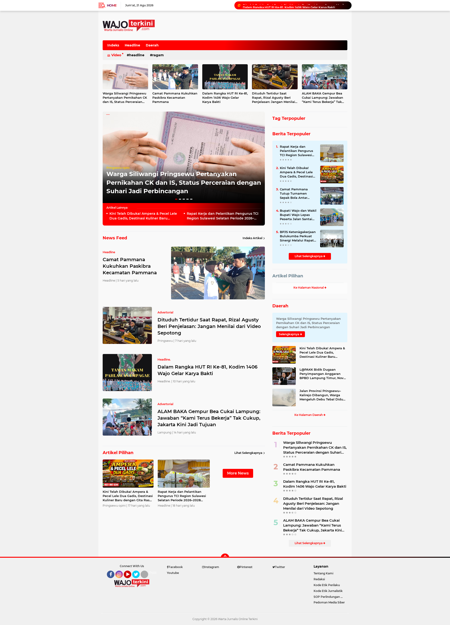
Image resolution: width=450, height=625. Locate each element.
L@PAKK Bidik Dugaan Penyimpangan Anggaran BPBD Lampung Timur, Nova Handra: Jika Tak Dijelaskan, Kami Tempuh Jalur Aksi (322, 374)
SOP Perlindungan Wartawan (330, 597)
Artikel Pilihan (287, 276)
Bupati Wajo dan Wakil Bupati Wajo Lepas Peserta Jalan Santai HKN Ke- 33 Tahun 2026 (298, 215)
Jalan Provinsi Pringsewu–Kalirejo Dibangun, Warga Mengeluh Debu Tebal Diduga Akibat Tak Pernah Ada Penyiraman (323, 395)
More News (238, 473)
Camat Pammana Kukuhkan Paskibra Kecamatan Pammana (174, 97)
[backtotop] (225, 557)
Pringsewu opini (117, 167)
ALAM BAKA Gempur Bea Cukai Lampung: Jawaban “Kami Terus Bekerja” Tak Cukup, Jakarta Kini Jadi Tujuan (322, 97)
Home (111, 5)
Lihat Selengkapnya (248, 453)
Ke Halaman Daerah (308, 415)
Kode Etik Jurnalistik (328, 591)
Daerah (152, 45)
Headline (132, 45)
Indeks (113, 45)
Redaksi (319, 579)
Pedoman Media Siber (329, 602)
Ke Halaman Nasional (308, 287)
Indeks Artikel (252, 238)
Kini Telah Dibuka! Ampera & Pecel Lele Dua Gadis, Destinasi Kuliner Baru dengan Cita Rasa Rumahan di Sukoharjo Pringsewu (145, 216)
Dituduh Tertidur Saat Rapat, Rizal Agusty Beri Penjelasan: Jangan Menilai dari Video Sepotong (273, 97)
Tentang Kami (323, 573)
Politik (154, 573)
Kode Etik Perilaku (327, 585)
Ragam (158, 55)
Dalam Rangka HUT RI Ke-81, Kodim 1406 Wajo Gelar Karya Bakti (289, 5)
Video (116, 55)
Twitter (138, 580)
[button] (176, 199)
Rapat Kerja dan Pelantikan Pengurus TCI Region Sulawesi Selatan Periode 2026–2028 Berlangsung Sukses (222, 216)
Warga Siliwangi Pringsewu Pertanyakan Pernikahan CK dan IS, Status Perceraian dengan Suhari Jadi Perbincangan (125, 97)
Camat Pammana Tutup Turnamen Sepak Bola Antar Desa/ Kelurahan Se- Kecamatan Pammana (297, 193)
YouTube (131, 580)
